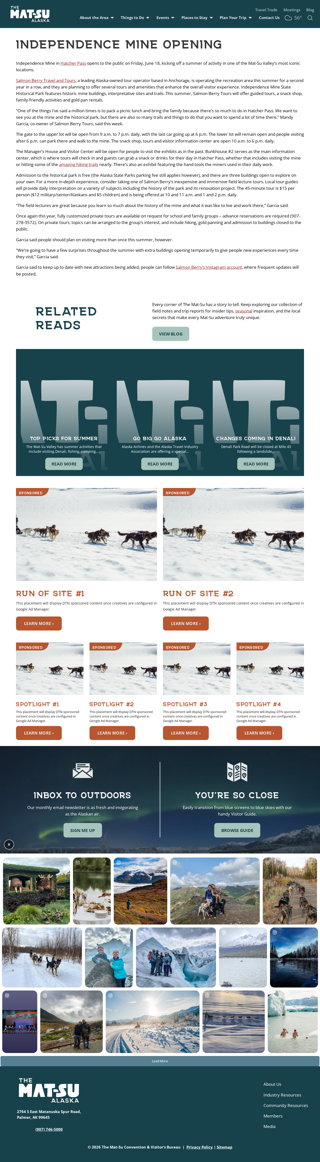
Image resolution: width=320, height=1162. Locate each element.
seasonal (243, 311)
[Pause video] (9, 845)
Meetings (292, 9)
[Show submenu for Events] (172, 18)
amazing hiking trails (78, 164)
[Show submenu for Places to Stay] (211, 18)
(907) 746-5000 (49, 1129)
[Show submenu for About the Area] (112, 18)
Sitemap (224, 1147)
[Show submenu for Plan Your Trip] (250, 18)
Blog (310, 9)
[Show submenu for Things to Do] (148, 18)
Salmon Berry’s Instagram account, (209, 267)
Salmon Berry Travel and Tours (46, 80)
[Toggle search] (310, 18)
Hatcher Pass (73, 63)
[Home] (30, 14)
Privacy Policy (199, 1147)
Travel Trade (266, 9)
